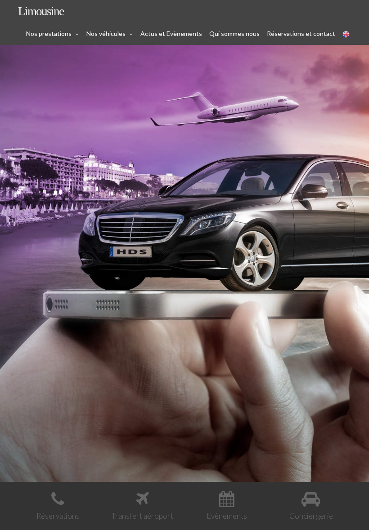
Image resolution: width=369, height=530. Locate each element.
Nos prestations (49, 33)
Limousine (40, 11)
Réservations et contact (301, 33)
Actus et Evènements (171, 33)
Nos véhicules (106, 33)
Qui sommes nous (234, 33)
